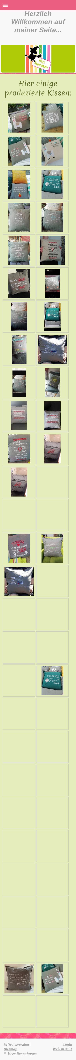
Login (67, 1044)
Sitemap (10, 1049)
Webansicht (62, 1049)
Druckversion (18, 1044)
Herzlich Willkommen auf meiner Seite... (38, 22)
